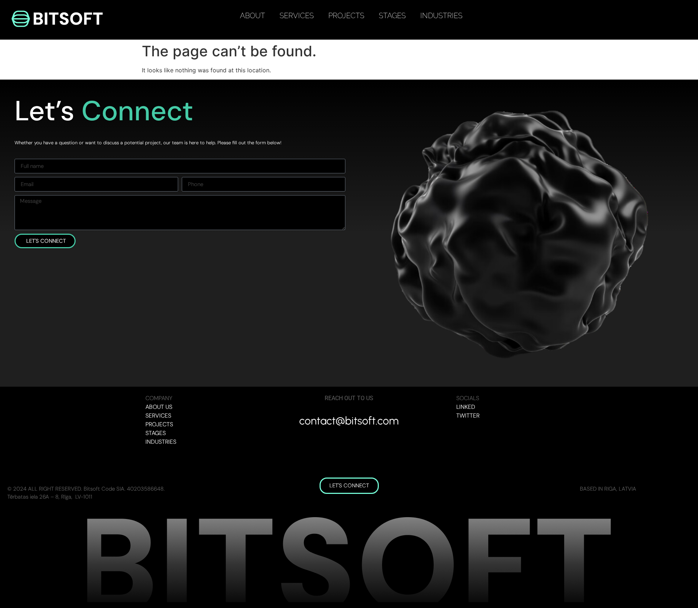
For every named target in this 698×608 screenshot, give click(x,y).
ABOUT (252, 15)
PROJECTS (346, 15)
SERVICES (297, 15)
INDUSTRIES (441, 15)
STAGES (392, 15)
